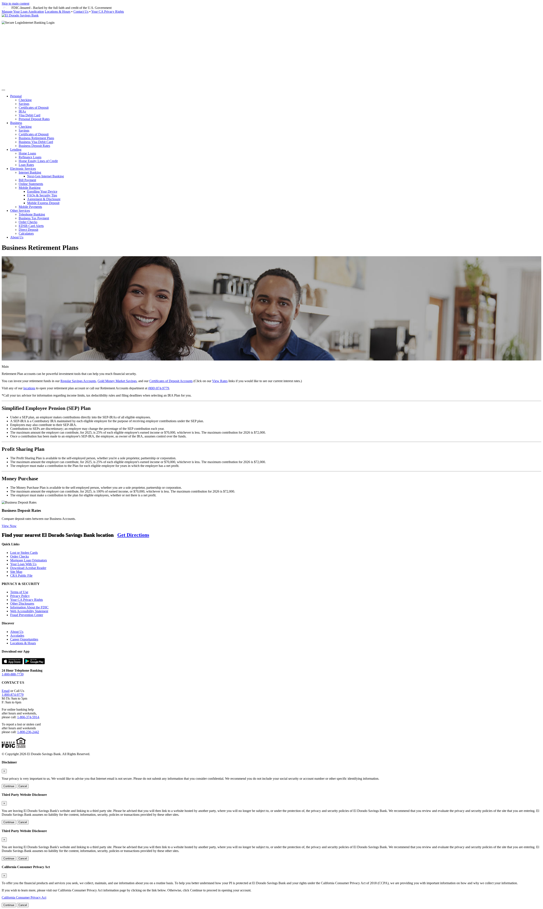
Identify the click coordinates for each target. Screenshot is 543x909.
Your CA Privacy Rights (107, 11)
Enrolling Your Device (42, 191)
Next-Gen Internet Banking (45, 176)
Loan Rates (26, 165)
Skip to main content (15, 3)
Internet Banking (30, 172)
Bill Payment (27, 180)
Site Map (16, 572)
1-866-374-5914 (28, 717)
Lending (15, 149)
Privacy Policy (20, 596)
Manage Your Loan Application (23, 11)
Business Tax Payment (34, 218)
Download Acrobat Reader (28, 568)
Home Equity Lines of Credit (38, 161)
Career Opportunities (24, 639)
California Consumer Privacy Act (24, 897)
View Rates (220, 381)
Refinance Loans (30, 157)
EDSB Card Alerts (31, 226)
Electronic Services (23, 168)
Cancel (22, 786)
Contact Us (80, 11)
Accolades (17, 635)
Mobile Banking (30, 187)
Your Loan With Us (23, 564)
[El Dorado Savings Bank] (20, 15)
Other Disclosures (22, 603)
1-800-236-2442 (28, 732)
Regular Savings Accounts (78, 381)
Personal (16, 96)
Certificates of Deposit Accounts (171, 381)
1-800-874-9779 (13, 694)
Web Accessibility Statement (29, 611)
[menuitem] (275, 107)
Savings (24, 104)
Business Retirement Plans (36, 138)
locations (29, 388)
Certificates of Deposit (34, 107)
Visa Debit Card (29, 115)
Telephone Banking (32, 214)
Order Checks (28, 222)
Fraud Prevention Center (26, 615)
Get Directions (133, 535)
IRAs (22, 111)
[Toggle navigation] (3, 90)
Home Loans (27, 153)
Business (16, 123)
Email (6, 691)
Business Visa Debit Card (36, 142)
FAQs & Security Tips (42, 195)
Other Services (20, 210)
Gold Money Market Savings (117, 381)
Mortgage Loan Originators (28, 560)
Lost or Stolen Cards (24, 552)
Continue (8, 786)
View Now (9, 526)
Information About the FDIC (29, 607)
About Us (16, 237)
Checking (25, 100)
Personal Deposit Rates (34, 119)
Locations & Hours (57, 11)
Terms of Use (19, 592)
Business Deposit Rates (34, 146)
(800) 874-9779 (158, 388)
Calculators (26, 233)
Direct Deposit (28, 229)
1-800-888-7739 (13, 674)
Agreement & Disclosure (43, 199)
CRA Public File (21, 575)
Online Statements (31, 184)
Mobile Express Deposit (43, 203)
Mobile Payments (30, 207)
